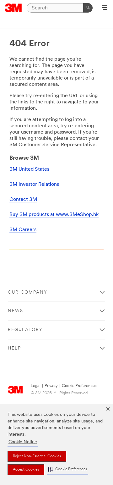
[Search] (88, 8)
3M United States (29, 169)
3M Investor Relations (34, 184)
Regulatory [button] (25, 330)
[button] (67, 469)
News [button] (15, 311)
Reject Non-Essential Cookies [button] (37, 456)
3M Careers (22, 229)
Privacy (51, 386)
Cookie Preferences (79, 386)
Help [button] (14, 348)
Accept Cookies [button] (26, 469)
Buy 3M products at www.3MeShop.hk (54, 214)
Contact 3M (23, 199)
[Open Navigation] (104, 8)
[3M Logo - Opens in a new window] (13, 8)
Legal (35, 386)
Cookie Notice (22, 442)
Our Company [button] (27, 292)
